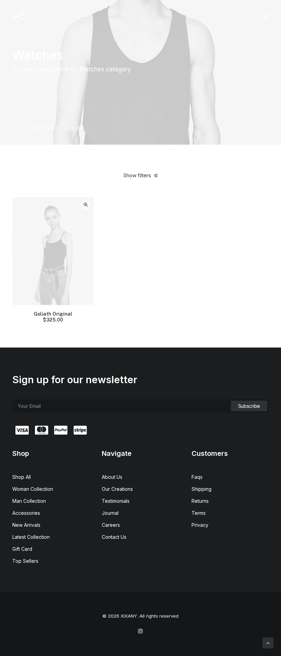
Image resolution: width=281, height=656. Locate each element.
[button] (265, 16)
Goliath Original (53, 317)
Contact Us (114, 537)
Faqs (197, 477)
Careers (111, 525)
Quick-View (85, 204)
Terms (199, 513)
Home (19, 127)
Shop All (21, 477)
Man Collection (29, 501)
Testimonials (116, 501)
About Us (112, 477)
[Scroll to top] (267, 642)
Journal (110, 513)
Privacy (200, 525)
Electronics (45, 127)
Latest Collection (31, 537)
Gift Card (22, 549)
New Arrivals (26, 525)
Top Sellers (25, 561)
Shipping (201, 489)
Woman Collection (32, 489)
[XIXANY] (18, 16)
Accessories (26, 513)
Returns (200, 501)
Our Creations (117, 489)
